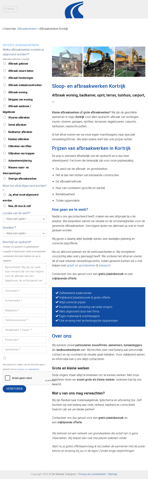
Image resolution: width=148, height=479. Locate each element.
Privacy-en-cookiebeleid (92, 474)
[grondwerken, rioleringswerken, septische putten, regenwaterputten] (67, 62)
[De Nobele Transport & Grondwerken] (98, 62)
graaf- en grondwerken (81, 265)
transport (104, 265)
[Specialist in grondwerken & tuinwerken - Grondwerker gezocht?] (74, 9)
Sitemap (112, 474)
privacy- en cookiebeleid (28, 369)
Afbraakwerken (26, 28)
